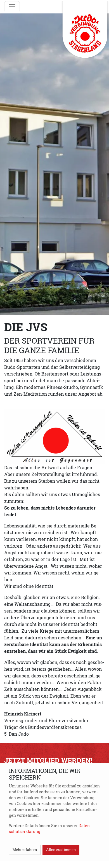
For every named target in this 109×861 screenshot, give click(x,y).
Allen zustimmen (61, 849)
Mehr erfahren (25, 849)
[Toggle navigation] (12, 6)
